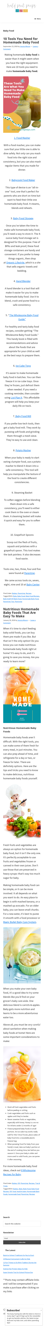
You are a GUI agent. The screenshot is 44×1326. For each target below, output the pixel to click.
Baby (15, 596)
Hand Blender (23, 281)
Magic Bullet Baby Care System (19, 922)
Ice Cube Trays (23, 365)
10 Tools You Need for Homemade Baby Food (21, 40)
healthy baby (21, 1191)
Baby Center (32, 584)
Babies (14, 593)
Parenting (29, 573)
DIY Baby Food (16, 599)
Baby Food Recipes (32, 596)
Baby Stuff (6, 599)
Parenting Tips (8, 601)
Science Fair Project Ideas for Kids (15, 1269)
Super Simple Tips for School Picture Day (18, 1272)
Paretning (18, 601)
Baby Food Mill (23, 416)
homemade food (14, 1194)
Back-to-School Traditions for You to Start (18, 1255)
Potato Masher (23, 450)
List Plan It (16, 397)
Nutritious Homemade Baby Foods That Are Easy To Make (21, 612)
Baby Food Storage (23, 218)
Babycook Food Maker (23, 180)
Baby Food (21, 596)
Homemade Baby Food (30, 599)
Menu (39, 19)
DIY (19, 1183)
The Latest (10, 1250)
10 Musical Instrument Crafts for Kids (16, 1259)
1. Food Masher (22, 138)
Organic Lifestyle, (16, 262)
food (14, 1191)
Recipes (29, 593)
